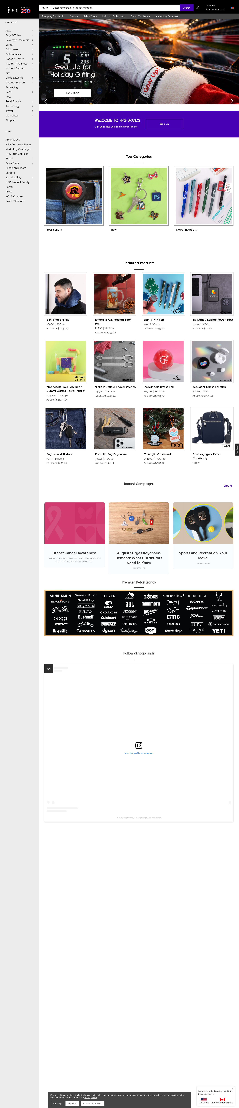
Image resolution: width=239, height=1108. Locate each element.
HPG (119, 817)
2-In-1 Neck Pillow (57, 319)
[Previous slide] (45, 101)
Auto (8, 30)
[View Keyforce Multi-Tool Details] (65, 428)
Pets (8, 96)
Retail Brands (13, 101)
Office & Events (14, 77)
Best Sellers (54, 229)
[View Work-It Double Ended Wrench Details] (114, 361)
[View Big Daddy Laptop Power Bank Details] (211, 294)
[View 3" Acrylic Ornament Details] (163, 428)
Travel (9, 110)
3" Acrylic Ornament (157, 454)
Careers (10, 172)
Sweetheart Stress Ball (159, 387)
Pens (8, 91)
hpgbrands (128, 817)
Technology (13, 106)
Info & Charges (14, 196)
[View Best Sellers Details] (73, 195)
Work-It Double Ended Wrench (115, 387)
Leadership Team (16, 167)
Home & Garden (15, 68)
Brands (10, 158)
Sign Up (164, 124)
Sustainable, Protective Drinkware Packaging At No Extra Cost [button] (73, 80)
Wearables (12, 115)
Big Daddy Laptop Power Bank (213, 319)
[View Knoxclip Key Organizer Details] (114, 428)
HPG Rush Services (17, 153)
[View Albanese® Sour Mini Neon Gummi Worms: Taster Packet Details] (65, 361)
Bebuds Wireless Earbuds (209, 387)
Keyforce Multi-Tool (59, 454)
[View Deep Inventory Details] (203, 195)
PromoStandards (15, 201)
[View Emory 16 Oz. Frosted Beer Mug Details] (114, 294)
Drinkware (12, 49)
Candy (9, 44)
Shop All (10, 120)
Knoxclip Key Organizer (111, 454)
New (114, 229)
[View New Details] (138, 195)
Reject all (72, 1103)
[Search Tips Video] (197, 7)
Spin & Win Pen (154, 319)
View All (228, 485)
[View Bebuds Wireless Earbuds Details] (211, 361)
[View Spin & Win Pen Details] (163, 294)
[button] (45, 8)
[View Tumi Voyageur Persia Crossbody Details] (211, 428)
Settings (57, 1103)
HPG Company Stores (18, 144)
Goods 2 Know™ (15, 58)
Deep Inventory (186, 229)
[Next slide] (232, 101)
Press (9, 191)
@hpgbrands (144, 653)
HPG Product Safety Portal (17, 184)
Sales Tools (12, 163)
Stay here (203, 1102)
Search (186, 7)
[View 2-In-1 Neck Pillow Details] (65, 294)
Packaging (12, 87)
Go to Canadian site (222, 1102)
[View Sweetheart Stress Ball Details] (163, 361)
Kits (8, 73)
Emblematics (13, 54)
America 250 (13, 139)
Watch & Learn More (72, 92)
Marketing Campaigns (18, 149)
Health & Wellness (16, 63)
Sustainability (13, 177)
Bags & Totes (13, 35)
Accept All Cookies (92, 1103)
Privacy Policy (91, 1097)
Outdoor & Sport (15, 82)
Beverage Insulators (17, 40)
